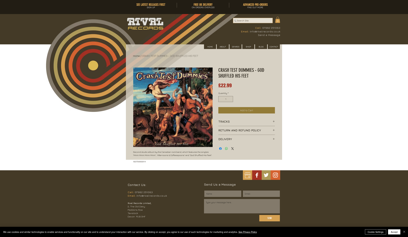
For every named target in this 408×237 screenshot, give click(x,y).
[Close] (404, 231)
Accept (394, 231)
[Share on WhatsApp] (226, 148)
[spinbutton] (226, 99)
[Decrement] (221, 99)
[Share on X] (232, 148)
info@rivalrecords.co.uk (265, 31)
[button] (277, 20)
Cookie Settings (375, 231)
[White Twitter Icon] (266, 175)
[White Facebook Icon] (257, 175)
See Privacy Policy (247, 231)
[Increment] (231, 99)
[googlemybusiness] (247, 175)
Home (136, 55)
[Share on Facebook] (220, 148)
